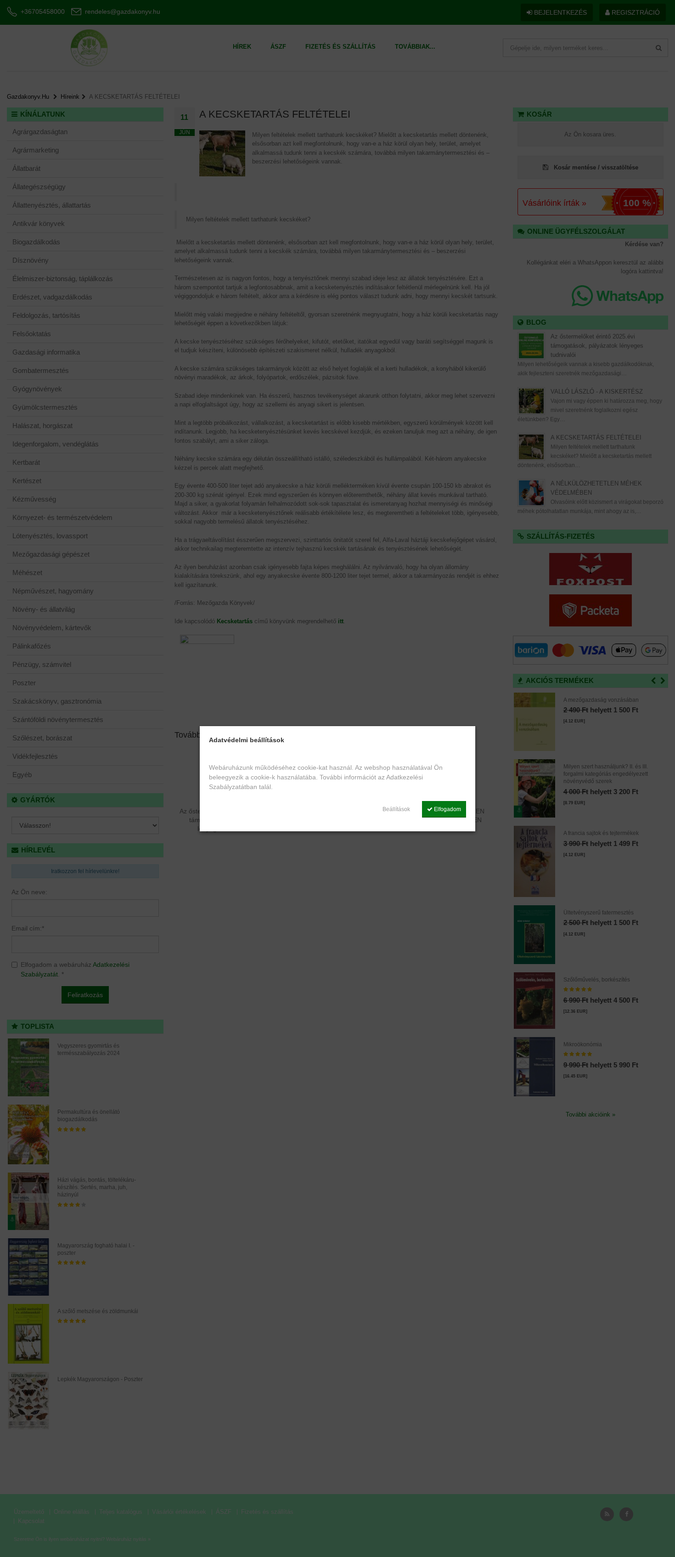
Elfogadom (447, 809)
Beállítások (396, 809)
